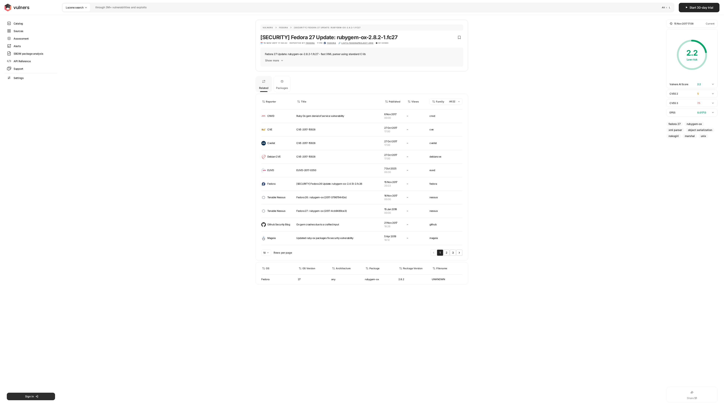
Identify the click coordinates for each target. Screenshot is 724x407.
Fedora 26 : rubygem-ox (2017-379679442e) (321, 197)
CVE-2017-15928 (305, 129)
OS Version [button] (308, 268)
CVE (269, 129)
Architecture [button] (343, 268)
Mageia (271, 237)
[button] (692, 24)
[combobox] (363, 7)
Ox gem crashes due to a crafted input (317, 224)
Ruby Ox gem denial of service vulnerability (320, 115)
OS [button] (267, 268)
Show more (272, 60)
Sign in (29, 396)
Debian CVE (274, 156)
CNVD (270, 115)
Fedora (283, 27)
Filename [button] (441, 268)
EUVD (270, 170)
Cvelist (271, 143)
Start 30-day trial (701, 7)
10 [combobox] (264, 252)
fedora (331, 43)
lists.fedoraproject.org (357, 43)
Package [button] (374, 268)
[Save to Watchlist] (459, 37)
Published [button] (394, 101)
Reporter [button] (271, 101)
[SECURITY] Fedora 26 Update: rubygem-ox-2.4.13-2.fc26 (329, 183)
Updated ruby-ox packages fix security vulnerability (324, 237)
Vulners (268, 27)
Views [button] (415, 101)
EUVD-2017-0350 (306, 170)
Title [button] (303, 101)
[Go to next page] (459, 253)
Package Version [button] (413, 268)
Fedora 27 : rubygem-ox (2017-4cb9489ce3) (321, 210)
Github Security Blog (278, 224)
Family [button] (440, 101)
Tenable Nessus (276, 197)
